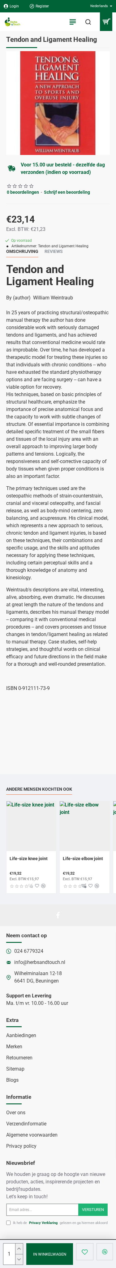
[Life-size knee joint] (31, 826)
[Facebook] (58, 915)
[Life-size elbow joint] (84, 826)
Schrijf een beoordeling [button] (67, 192)
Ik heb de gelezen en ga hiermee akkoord (60, 1223)
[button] (49, 1254)
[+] (19, 1249)
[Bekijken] (106, 21)
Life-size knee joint (29, 858)
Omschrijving (22, 251)
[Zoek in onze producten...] (88, 21)
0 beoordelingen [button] (23, 192)
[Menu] (72, 21)
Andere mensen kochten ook (39, 789)
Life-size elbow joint (83, 858)
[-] (19, 1259)
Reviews (54, 251)
